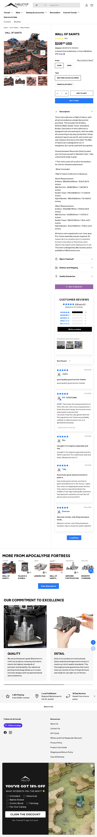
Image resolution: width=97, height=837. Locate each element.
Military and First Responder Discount (66, 738)
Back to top (48, 707)
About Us (54, 724)
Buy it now (74, 101)
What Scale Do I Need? (85, 60)
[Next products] (90, 570)
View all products (48, 586)
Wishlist (17, 22)
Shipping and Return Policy (61, 752)
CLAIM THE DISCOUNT (25, 814)
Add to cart (82, 93)
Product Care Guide (58, 747)
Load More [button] (74, 538)
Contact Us (55, 728)
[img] (62, 370)
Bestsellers (55, 12)
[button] (65, 312)
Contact (7, 22)
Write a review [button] (74, 329)
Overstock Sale (10, 17)
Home (6, 27)
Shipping (58, 48)
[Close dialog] (92, 766)
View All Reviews (57, 757)
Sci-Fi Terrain (14, 27)
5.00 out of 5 (80, 304)
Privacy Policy (56, 742)
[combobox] (56, 5)
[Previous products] (6, 570)
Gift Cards (54, 733)
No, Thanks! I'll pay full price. (25, 820)
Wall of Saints (24, 27)
